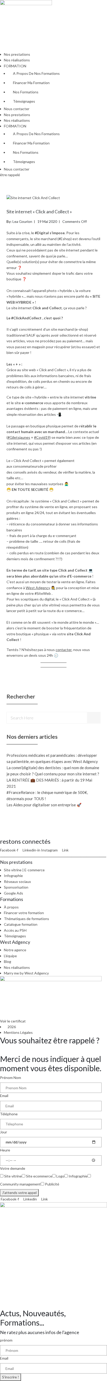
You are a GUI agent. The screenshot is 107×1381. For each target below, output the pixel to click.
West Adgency (38, 588)
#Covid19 (42, 437)
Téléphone (9, 1114)
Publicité (52, 1184)
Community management (20, 1184)
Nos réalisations (17, 60)
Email (4, 1095)
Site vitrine (13, 1176)
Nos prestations (17, 54)
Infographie (78, 1176)
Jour (3, 1132)
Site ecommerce (39, 1176)
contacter (64, 649)
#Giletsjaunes (19, 437)
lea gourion (22, 221)
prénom (6, 1340)
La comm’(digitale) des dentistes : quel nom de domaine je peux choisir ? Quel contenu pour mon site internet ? (52, 770)
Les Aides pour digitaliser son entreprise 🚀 (44, 804)
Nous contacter (16, 109)
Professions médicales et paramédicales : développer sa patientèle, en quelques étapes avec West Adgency (52, 758)
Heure (5, 1150)
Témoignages (24, 101)
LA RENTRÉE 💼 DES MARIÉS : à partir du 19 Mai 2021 (49, 783)
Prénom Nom (10, 1077)
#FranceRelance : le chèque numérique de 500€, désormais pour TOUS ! (47, 795)
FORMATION (15, 66)
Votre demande (12, 1168)
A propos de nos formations (36, 73)
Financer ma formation (31, 82)
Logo (60, 1176)
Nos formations (25, 92)
